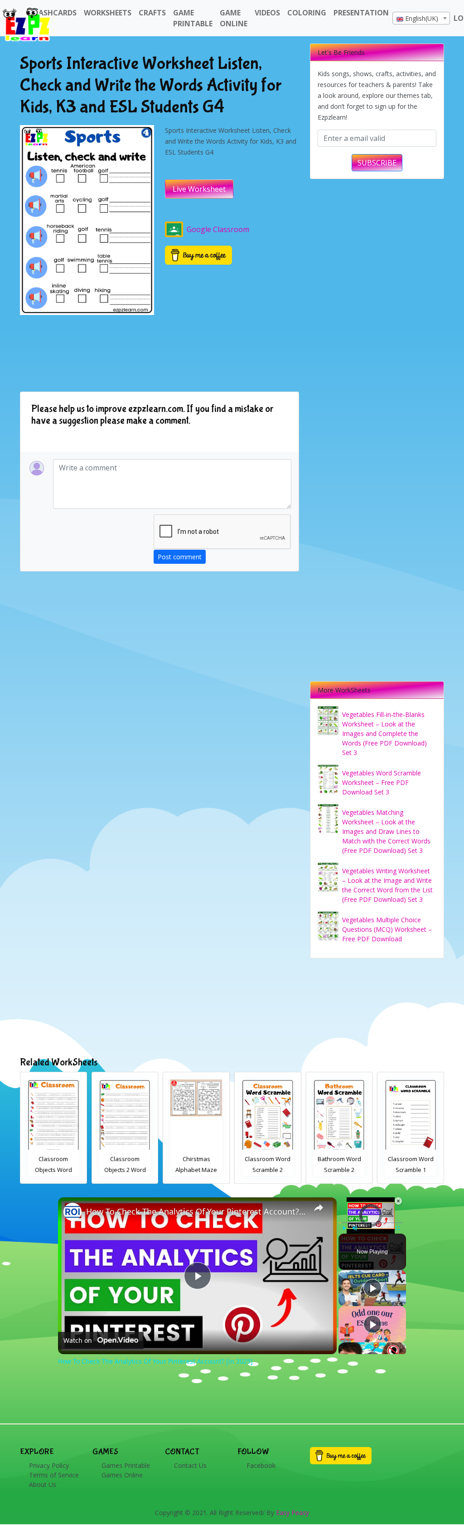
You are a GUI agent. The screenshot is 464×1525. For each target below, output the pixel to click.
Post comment (180, 556)
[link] (72, 1212)
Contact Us (190, 1465)
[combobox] (421, 18)
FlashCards (54, 13)
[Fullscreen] (397, 1228)
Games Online (122, 1475)
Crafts (152, 13)
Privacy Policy (49, 1465)
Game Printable (193, 18)
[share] (318, 1208)
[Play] (343, 1228)
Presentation (361, 13)
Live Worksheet (199, 189)
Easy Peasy (292, 1512)
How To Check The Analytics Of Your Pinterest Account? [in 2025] (196, 1211)
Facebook (261, 1465)
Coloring (306, 13)
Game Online (233, 18)
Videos (267, 13)
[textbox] (421, 18)
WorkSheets (107, 13)
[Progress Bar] (370, 1222)
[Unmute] (354, 1228)
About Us (42, 1484)
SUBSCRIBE (377, 163)
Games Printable (126, 1465)
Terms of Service (54, 1475)
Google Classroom (218, 229)
